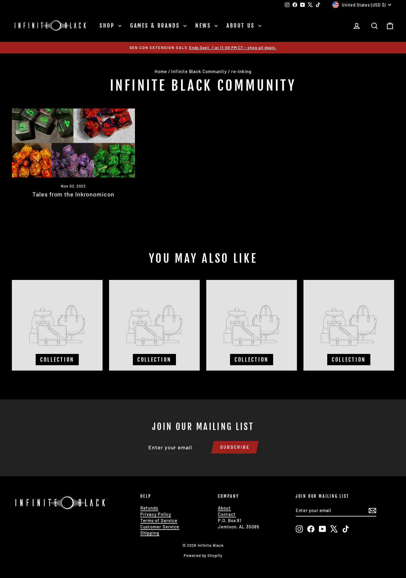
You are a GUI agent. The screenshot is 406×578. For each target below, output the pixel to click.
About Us (241, 25)
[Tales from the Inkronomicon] (73, 143)
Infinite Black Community (199, 71)
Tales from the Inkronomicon (73, 194)
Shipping (149, 533)
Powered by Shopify (203, 555)
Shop (108, 25)
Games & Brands (156, 25)
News (204, 25)
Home (161, 71)
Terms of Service (158, 520)
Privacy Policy (155, 514)
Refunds (149, 508)
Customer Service (159, 526)
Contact (226, 514)
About (224, 508)
